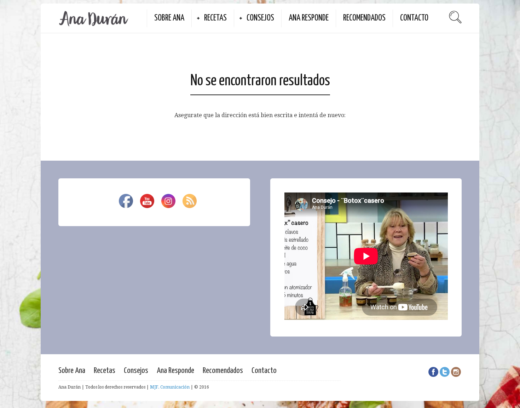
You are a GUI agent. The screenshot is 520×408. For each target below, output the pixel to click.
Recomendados (364, 18)
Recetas (215, 18)
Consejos (260, 18)
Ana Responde (309, 18)
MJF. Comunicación (170, 387)
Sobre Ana (169, 18)
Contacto (414, 18)
